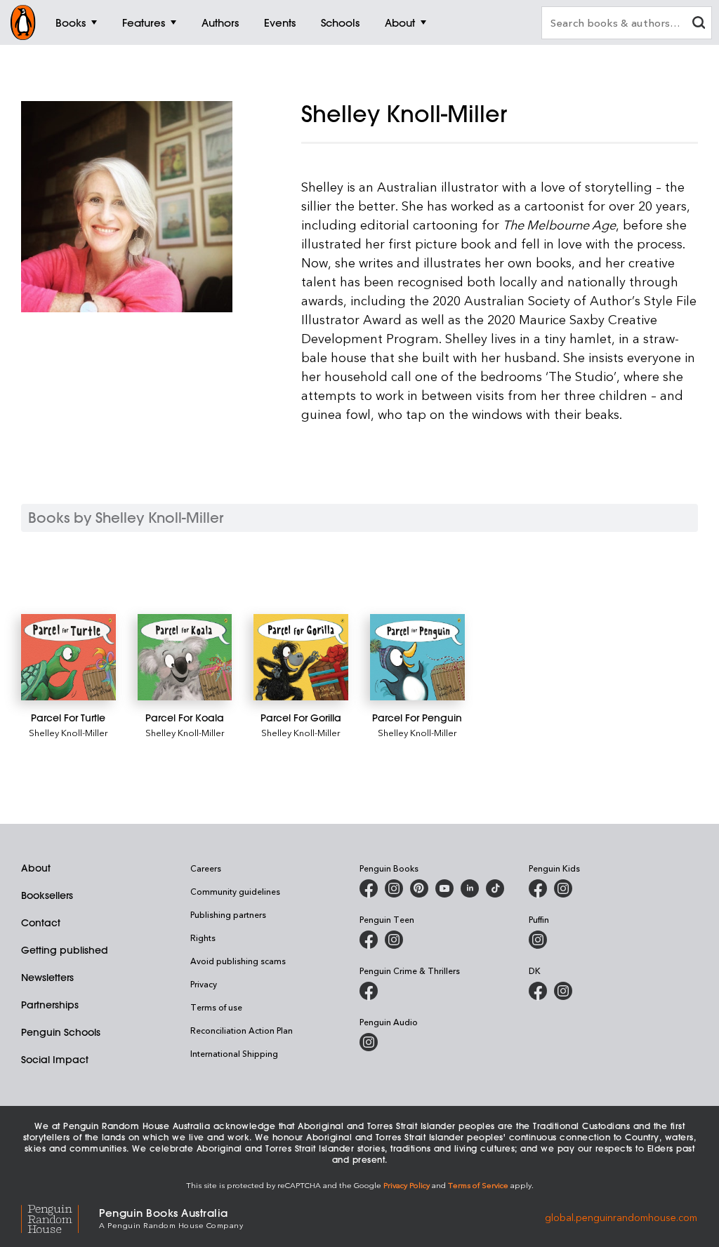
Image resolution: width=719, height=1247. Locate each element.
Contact (40, 922)
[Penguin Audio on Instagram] (369, 1042)
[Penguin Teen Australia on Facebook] (369, 940)
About (36, 868)
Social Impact (54, 1059)
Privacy (203, 984)
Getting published (64, 950)
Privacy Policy (406, 1185)
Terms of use (216, 1007)
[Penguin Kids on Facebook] (538, 888)
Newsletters (47, 977)
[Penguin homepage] (23, 22)
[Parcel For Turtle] (68, 657)
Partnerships (50, 1005)
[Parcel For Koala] (185, 657)
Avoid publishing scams (238, 960)
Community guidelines (235, 891)
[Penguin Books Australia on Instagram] (394, 888)
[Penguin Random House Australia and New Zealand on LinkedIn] (470, 888)
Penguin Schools (60, 1032)
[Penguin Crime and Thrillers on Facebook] (369, 991)
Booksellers (47, 895)
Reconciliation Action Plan (241, 1030)
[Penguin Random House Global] (60, 1217)
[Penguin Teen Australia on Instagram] (394, 940)
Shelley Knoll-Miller (68, 732)
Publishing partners (228, 914)
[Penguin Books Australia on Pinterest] (419, 888)
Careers (205, 868)
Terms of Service (478, 1185)
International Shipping (234, 1053)
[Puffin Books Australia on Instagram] (538, 940)
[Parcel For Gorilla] (300, 657)
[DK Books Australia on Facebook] (538, 991)
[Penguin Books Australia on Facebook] (369, 888)
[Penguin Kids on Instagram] (563, 888)
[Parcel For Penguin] (417, 657)
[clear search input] (698, 24)
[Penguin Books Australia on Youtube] (444, 888)
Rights (203, 937)
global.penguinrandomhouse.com (621, 1217)
